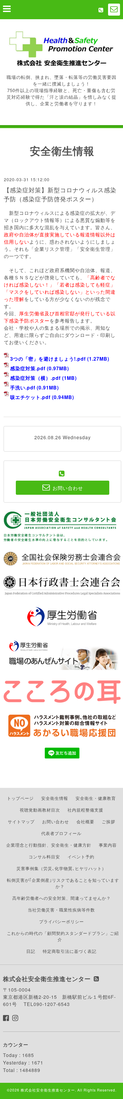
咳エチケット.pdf (30, 397)
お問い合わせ (55, 821)
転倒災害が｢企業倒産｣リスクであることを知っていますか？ (63, 883)
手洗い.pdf (22, 387)
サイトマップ (21, 821)
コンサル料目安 (44, 857)
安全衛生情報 (54, 798)
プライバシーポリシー (61, 921)
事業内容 (108, 845)
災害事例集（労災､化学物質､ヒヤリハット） (61, 868)
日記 (30, 951)
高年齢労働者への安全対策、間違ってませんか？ (61, 898)
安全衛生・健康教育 (96, 798)
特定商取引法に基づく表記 (69, 951)
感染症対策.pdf (27, 368)
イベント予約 (80, 857)
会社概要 (85, 821)
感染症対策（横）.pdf (35, 377)
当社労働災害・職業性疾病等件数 (61, 910)
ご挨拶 (108, 821)
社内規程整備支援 (85, 810)
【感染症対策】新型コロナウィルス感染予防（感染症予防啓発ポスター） (60, 194)
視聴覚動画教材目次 (40, 810)
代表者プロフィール (61, 833)
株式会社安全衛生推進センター (48, 1089)
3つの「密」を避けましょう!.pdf (48, 358)
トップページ (20, 798)
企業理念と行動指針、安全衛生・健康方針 (48, 845)
